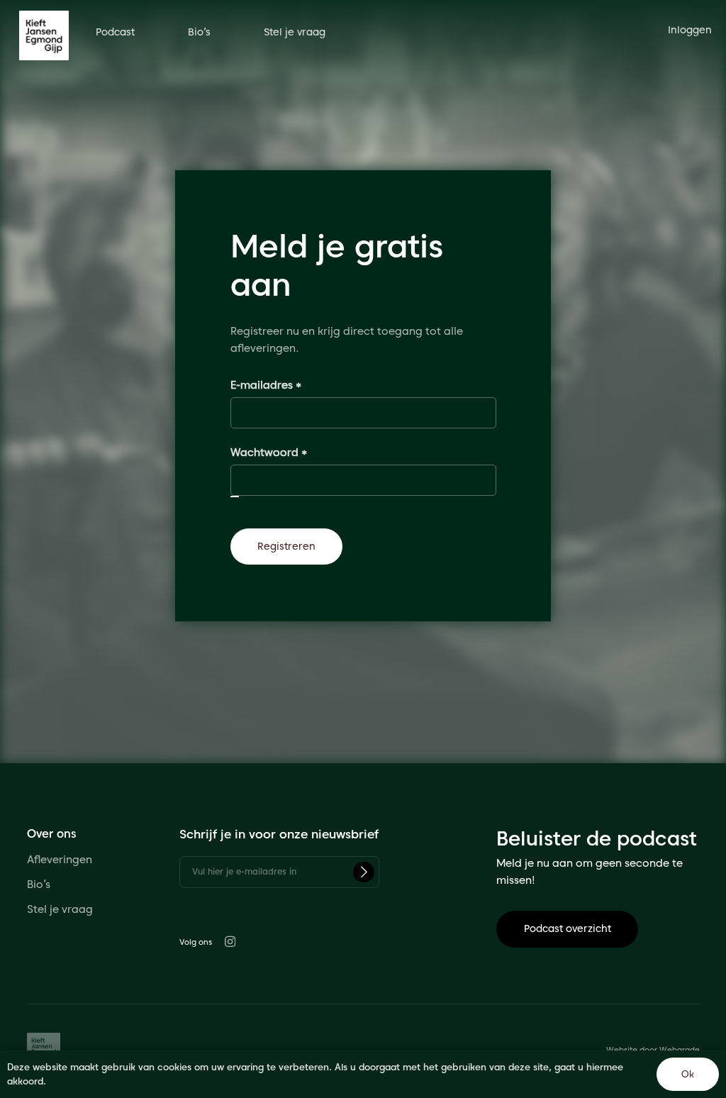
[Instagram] (230, 942)
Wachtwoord (286, 452)
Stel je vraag (61, 909)
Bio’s (38, 884)
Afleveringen (59, 859)
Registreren (286, 546)
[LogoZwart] (44, 35)
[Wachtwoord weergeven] (234, 496)
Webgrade (679, 1050)
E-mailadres (283, 385)
